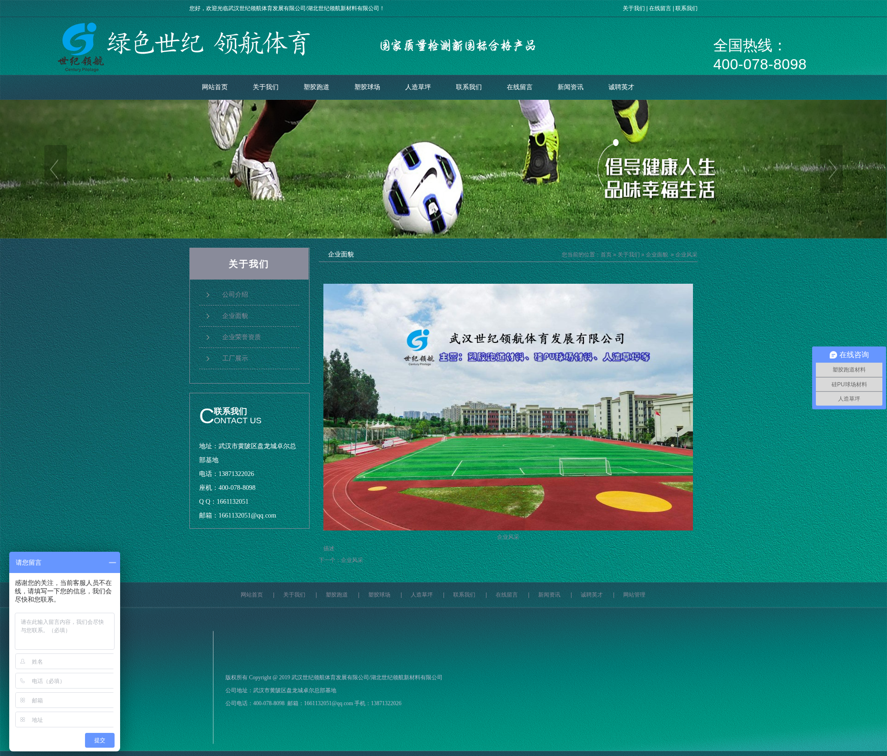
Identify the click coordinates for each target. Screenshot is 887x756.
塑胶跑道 (316, 87)
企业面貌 (657, 254)
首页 (606, 254)
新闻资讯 (570, 87)
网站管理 (634, 594)
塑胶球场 (367, 87)
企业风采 (352, 560)
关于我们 (634, 8)
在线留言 (660, 8)
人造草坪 (418, 87)
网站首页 (215, 87)
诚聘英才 (621, 87)
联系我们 (686, 8)
